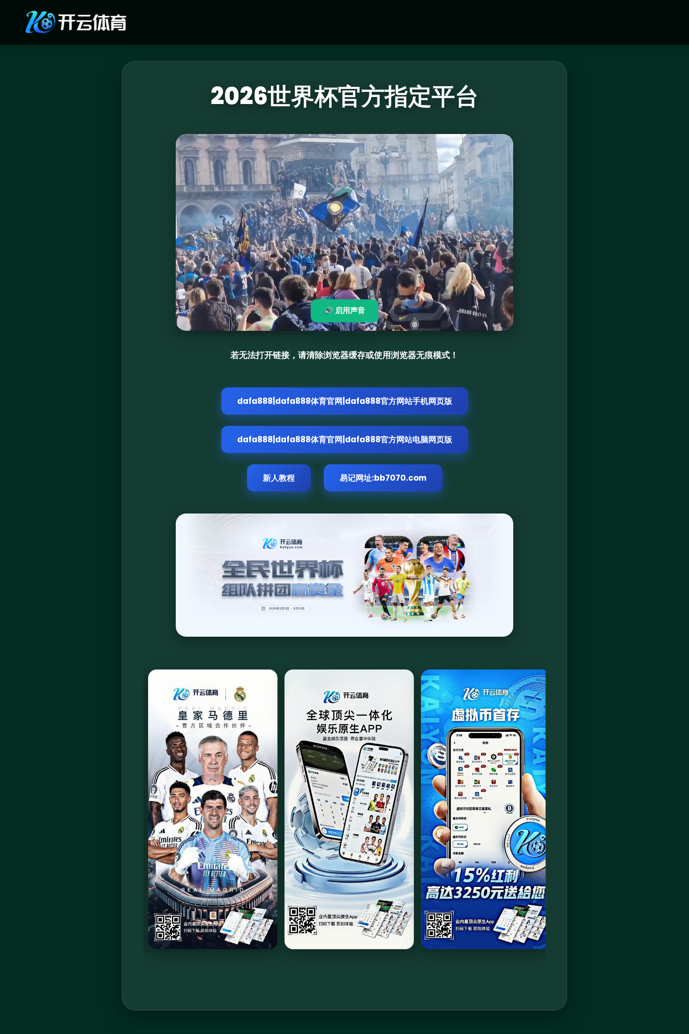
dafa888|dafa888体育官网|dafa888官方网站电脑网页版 (344, 439)
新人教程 (279, 478)
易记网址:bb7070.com (383, 478)
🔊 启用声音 (344, 310)
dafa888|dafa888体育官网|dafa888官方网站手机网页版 (344, 401)
